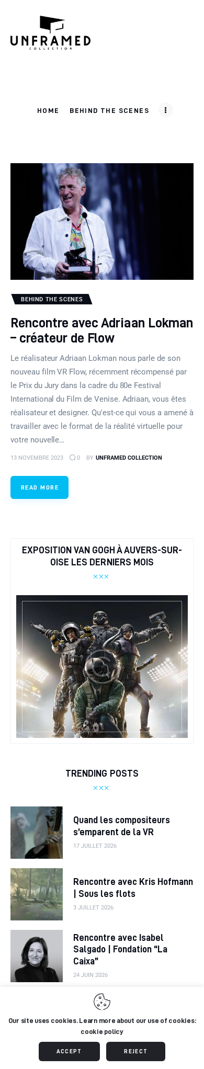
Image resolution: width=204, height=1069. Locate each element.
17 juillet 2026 (95, 846)
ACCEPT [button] (69, 1051)
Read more (40, 487)
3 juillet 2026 (93, 907)
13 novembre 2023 (36, 457)
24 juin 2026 (90, 975)
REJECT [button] (136, 1051)
